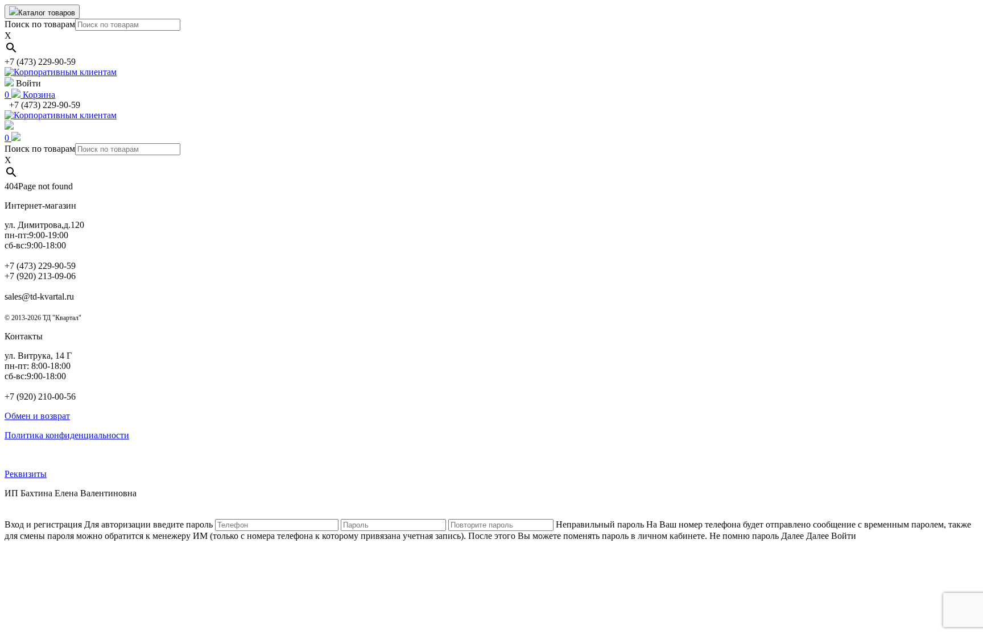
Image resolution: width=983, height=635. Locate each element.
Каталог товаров (46, 13)
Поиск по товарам (40, 24)
